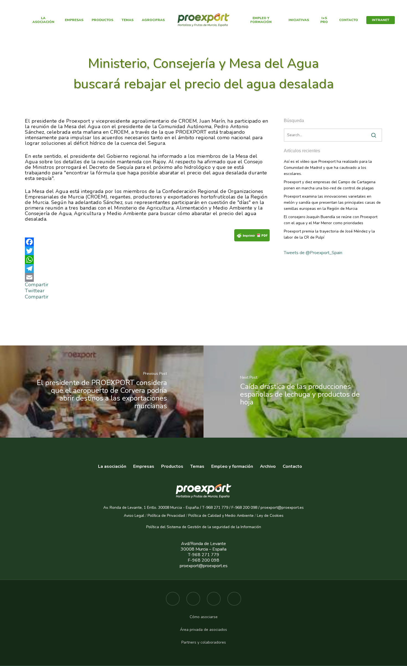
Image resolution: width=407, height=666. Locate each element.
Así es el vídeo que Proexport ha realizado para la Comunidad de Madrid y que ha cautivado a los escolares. (328, 167)
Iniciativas (298, 20)
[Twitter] (147, 250)
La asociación (112, 466)
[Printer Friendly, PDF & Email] (252, 237)
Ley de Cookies (270, 515)
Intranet (380, 20)
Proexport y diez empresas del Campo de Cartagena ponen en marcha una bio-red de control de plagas (329, 185)
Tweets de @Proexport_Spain (313, 253)
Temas (127, 20)
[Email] (147, 277)
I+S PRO (324, 20)
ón (259, 527)
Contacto (348, 20)
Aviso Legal (134, 515)
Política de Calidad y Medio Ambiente (220, 515)
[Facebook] (147, 242)
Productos (102, 20)
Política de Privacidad (166, 515)
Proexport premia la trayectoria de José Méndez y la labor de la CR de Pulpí (329, 234)
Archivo (268, 466)
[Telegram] (147, 268)
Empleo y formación (261, 20)
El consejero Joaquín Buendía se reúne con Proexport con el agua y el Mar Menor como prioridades (330, 220)
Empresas (74, 20)
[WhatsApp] (147, 259)
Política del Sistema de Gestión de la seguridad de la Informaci (201, 527)
